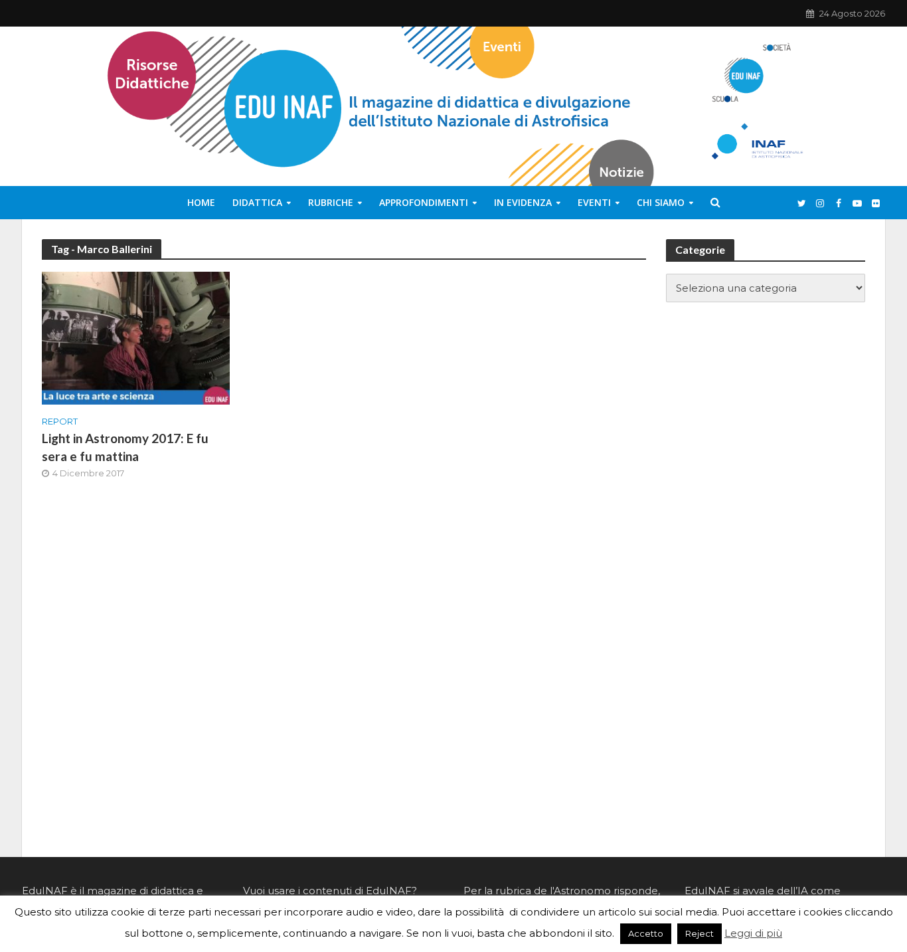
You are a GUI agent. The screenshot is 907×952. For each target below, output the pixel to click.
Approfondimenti (423, 202)
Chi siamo (661, 202)
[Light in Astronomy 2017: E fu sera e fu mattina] (136, 337)
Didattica (257, 202)
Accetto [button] (645, 933)
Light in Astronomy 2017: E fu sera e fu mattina (125, 447)
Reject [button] (699, 933)
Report (60, 421)
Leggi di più (753, 933)
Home (201, 202)
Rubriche (330, 202)
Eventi (594, 202)
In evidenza (523, 202)
